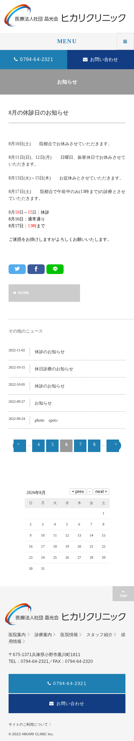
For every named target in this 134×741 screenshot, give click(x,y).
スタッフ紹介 (99, 634)
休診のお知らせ (50, 351)
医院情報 (69, 634)
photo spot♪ (46, 420)
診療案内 (43, 634)
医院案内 (17, 634)
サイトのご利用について (28, 724)
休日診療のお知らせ (54, 368)
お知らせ (43, 403)
